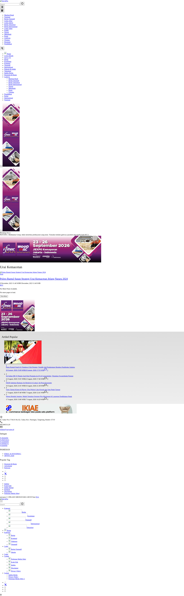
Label (6, 546)
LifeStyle (7, 38)
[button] (22, 3)
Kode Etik (7, 486)
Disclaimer (8, 491)
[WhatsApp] (5, 480)
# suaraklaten (4, 442)
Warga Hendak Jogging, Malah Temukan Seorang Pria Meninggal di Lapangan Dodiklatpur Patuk (39, 396)
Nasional (7, 17)
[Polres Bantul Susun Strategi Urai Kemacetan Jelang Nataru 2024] (23, 272)
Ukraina (7, 40)
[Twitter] (5, 474)
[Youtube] (5, 478)
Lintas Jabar (8, 21)
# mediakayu (4, 444)
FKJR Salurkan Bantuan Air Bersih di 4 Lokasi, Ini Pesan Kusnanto (29, 383)
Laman (6, 556)
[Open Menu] (2, 10)
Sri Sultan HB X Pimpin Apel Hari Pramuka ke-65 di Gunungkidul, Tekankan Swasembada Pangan (39, 376)
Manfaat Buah (9, 15)
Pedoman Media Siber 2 (17, 579)
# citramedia (4, 438)
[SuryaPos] (4, 1)
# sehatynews (4, 440)
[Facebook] (5, 471)
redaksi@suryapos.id (7, 429)
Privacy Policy (13, 577)
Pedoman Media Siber (11, 493)
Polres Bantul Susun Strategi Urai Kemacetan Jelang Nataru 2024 (34, 278)
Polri (1, 274)
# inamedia (3, 445)
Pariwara (7, 468)
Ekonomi (7, 42)
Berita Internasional (10, 27)
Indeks (6, 484)
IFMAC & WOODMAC (12, 454)
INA (37, 497)
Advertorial (8, 466)
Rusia (6, 36)
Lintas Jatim (8, 28)
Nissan (6, 32)
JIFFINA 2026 (9, 456)
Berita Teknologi (10, 25)
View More (4, 296)
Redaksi (7, 489)
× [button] (1, 501)
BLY (1, 285)
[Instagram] (5, 476)
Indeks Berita (8, 488)
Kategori (7, 508)
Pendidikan (8, 44)
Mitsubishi (7, 34)
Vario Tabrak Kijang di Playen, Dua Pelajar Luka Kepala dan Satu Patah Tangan (33, 390)
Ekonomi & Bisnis (10, 464)
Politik (6, 30)
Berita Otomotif (9, 19)
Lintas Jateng (8, 23)
